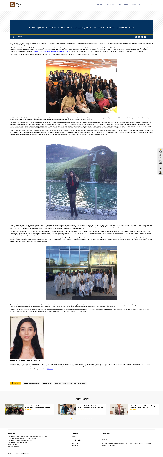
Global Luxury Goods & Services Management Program (70, 383)
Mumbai (74, 436)
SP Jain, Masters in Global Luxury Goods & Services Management (50, 51)
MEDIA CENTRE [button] (123, 5)
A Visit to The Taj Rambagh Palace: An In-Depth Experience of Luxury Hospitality (143, 406)
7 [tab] (83, 416)
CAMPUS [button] (100, 5)
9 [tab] (87, 416)
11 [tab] (91, 416)
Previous (2, 410)
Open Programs (12, 444)
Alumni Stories (47, 383)
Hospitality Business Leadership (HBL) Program (22, 438)
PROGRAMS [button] (110, 5)
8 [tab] (85, 416)
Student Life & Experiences (31, 383)
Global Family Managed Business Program (20, 440)
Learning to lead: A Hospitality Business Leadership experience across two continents (90, 406)
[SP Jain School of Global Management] (16, 5)
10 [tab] (89, 416)
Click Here (50, 369)
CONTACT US (136, 5)
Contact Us (75, 445)
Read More (28, 410)
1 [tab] (72, 416)
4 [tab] (77, 416)
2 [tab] (73, 416)
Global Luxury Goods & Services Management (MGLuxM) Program (27, 436)
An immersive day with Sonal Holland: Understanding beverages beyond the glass (37, 406)
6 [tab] (81, 416)
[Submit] (150, 5)
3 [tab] (75, 416)
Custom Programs (13, 446)
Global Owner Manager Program (17, 442)
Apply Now (75, 443)
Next (161, 410)
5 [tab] (79, 416)
